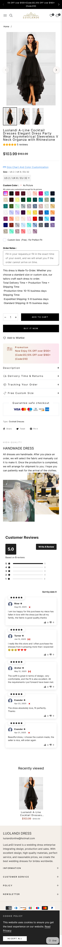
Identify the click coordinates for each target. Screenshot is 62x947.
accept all (15, 938)
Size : (16, 172)
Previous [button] (5, 70)
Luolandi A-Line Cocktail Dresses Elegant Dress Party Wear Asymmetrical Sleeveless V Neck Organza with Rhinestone (31, 814)
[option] (31, 68)
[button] (58, 4)
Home (6, 26)
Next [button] (56, 70)
